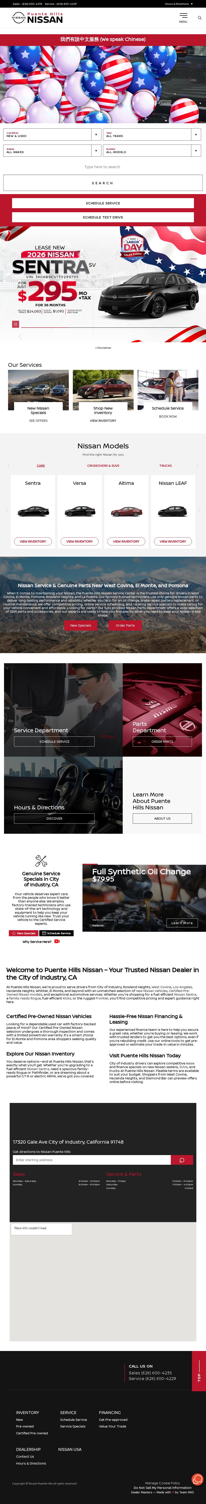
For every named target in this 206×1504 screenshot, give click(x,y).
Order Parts (125, 625)
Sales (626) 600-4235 (150, 1373)
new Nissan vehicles (152, 991)
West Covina (161, 987)
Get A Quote (103, 416)
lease (190, 1063)
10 (194, 283)
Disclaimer (104, 347)
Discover (54, 818)
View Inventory (33, 541)
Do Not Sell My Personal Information (163, 1488)
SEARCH (103, 183)
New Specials (80, 625)
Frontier (102, 998)
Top (199, 1377)
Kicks (67, 998)
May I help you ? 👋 (183, 1469)
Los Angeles (182, 987)
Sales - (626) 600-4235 (27, 3)
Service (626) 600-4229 (152, 1378)
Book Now (38, 416)
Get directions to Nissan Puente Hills (42, 1151)
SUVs (183, 1067)
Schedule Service (54, 741)
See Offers (168, 420)
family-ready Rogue (25, 998)
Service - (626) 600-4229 (61, 3)
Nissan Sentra (185, 994)
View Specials (26, 933)
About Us (162, 818)
